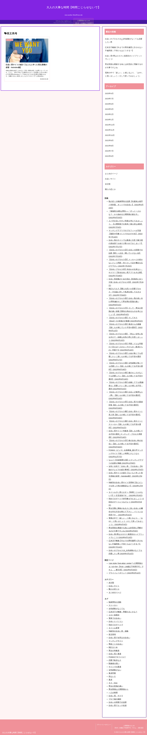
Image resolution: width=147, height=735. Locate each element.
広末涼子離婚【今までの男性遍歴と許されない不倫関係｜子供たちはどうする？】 (124, 49)
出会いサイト (114, 586)
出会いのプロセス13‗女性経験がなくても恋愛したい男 (123, 40)
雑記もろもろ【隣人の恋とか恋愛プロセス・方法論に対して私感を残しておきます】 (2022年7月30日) (125, 292)
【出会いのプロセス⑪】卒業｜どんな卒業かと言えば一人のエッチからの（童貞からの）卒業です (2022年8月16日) (126, 347)
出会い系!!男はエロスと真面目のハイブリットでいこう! (123, 57)
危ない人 (112, 676)
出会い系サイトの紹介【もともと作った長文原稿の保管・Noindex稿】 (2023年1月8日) (126, 476)
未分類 (111, 583)
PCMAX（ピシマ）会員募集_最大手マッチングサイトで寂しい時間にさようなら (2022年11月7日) (126, 453)
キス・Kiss (113, 683)
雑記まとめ (113, 647)
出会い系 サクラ (116, 696)
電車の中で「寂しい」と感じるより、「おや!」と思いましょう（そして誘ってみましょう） (124, 74)
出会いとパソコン (116, 621)
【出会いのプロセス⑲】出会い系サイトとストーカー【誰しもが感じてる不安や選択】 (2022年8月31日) (126, 424)
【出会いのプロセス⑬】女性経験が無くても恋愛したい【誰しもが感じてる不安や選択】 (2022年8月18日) (126, 366)
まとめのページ (115, 592)
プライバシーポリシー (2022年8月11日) (124, 573)
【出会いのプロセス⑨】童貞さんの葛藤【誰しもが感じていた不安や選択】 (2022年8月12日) (125, 327)
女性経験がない (115, 670)
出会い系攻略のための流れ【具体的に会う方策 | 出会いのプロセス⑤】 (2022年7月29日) (126, 282)
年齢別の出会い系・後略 (118, 631)
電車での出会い (115, 618)
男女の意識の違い (116, 686)
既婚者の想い (114, 663)
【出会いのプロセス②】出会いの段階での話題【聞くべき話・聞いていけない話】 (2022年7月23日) (126, 253)
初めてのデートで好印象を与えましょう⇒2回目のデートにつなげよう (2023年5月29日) (126, 502)
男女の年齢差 (114, 651)
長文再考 (112, 634)
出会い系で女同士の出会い (119, 638)
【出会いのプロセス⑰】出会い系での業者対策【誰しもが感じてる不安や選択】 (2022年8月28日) (126, 405)
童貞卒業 (112, 673)
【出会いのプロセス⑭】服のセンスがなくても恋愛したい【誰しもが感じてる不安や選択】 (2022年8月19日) (126, 376)
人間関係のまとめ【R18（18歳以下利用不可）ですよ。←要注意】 (129, 727)
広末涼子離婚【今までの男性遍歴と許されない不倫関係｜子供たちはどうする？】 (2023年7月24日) (126, 544)
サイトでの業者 (115, 667)
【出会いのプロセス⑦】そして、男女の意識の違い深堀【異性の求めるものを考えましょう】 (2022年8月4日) (126, 311)
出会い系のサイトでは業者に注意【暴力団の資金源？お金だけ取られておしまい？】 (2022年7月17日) (126, 243)
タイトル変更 (114, 628)
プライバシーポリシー (104, 724)
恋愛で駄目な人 (115, 660)
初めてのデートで (116, 625)
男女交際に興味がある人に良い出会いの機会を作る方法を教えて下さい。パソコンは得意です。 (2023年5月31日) (126, 511)
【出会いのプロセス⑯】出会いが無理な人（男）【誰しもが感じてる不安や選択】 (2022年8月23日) (126, 395)
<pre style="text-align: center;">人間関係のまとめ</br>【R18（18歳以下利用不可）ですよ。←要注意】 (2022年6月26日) (126, 566)
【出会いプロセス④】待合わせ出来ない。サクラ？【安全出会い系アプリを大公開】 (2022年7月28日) (126, 272)
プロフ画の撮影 (115, 699)
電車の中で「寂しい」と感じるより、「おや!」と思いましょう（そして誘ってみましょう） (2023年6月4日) (126, 521)
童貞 (110, 680)
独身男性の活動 (115, 602)
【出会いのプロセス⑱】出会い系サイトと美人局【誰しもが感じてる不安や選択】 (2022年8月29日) (126, 414)
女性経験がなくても (117, 609)
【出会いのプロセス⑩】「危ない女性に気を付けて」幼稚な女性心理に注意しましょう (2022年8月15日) (126, 337)
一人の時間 (113, 693)
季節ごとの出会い (116, 644)
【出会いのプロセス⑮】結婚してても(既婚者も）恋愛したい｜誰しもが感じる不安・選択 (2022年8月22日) (126, 385)
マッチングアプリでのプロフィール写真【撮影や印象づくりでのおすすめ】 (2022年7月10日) (125, 234)
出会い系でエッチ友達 (118, 705)
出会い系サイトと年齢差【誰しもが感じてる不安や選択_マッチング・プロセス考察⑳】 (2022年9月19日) (126, 434)
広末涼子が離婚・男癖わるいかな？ (123, 612)
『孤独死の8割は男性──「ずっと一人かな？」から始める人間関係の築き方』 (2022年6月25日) (125, 214)
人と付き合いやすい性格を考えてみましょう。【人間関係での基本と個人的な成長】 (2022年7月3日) (126, 224)
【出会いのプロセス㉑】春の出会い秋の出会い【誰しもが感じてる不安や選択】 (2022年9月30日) (126, 444)
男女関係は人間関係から (118, 689)
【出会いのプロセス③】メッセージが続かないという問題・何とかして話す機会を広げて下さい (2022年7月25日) (126, 263)
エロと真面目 (114, 615)
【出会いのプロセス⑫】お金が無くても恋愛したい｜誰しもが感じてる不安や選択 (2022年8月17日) (126, 356)
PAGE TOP (142, 711)
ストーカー (113, 605)
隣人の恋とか (114, 589)
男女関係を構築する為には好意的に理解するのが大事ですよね (124, 65)
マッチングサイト (116, 641)
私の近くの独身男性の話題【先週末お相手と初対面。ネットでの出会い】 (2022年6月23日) (126, 204)
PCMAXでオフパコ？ (117, 657)
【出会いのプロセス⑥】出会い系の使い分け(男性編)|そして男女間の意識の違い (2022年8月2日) (126, 301)
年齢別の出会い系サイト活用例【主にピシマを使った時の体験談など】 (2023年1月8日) (126, 486)
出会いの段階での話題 (118, 702)
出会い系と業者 (115, 654)
